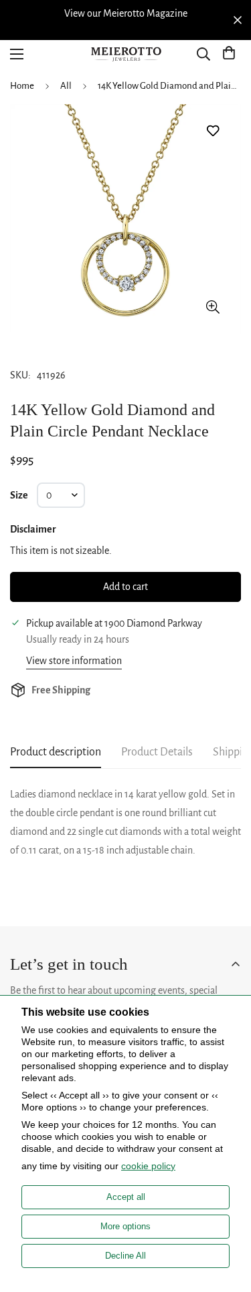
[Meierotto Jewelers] (126, 54)
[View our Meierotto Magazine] (125, 13)
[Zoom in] (212, 307)
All (66, 86)
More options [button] (125, 1226)
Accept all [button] (125, 1197)
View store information (74, 660)
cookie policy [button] (148, 1166)
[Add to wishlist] (212, 131)
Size (19, 495)
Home (22, 86)
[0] (229, 54)
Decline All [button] (125, 1256)
